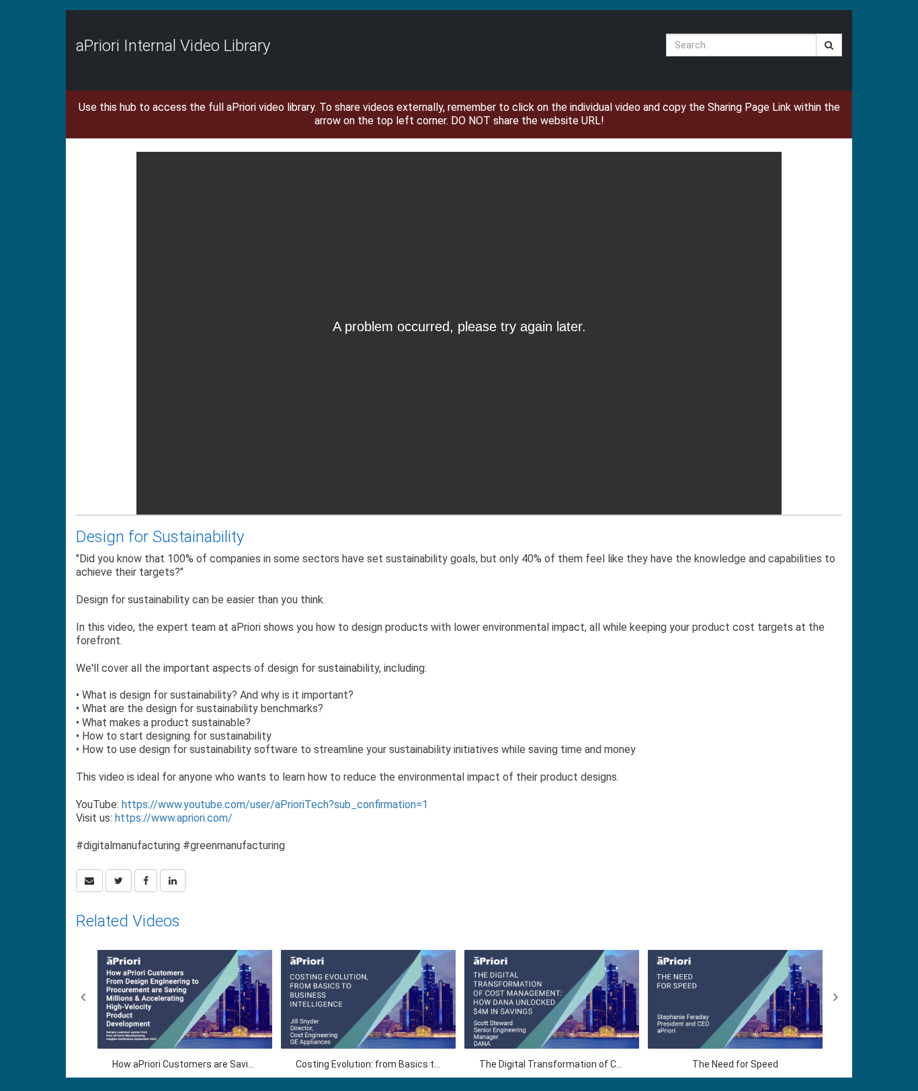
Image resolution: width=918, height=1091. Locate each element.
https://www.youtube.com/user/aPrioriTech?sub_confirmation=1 (275, 804)
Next (835, 997)
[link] (119, 880)
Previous (82, 997)
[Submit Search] (829, 45)
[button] (89, 880)
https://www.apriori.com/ (174, 818)
